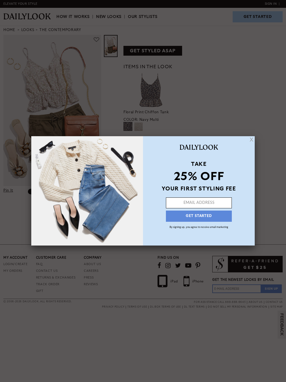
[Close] (251, 140)
